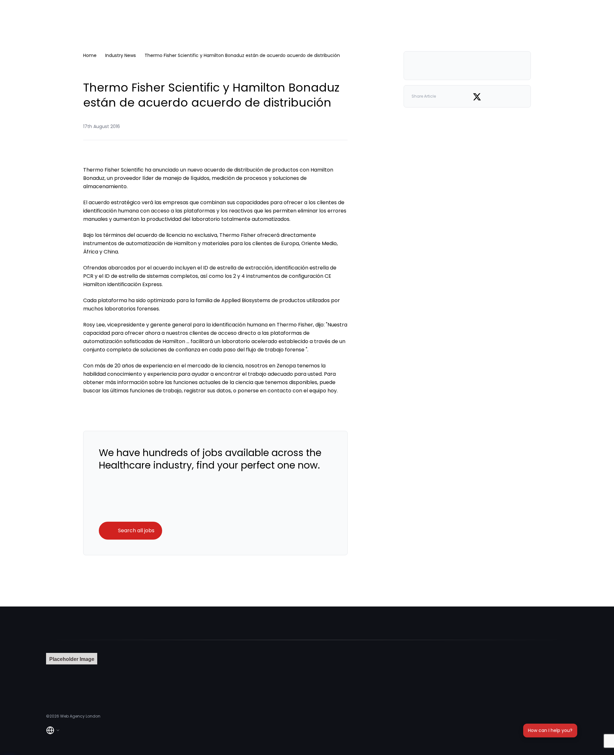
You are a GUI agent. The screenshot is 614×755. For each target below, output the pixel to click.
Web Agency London (80, 716)
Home (90, 55)
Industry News (120, 55)
